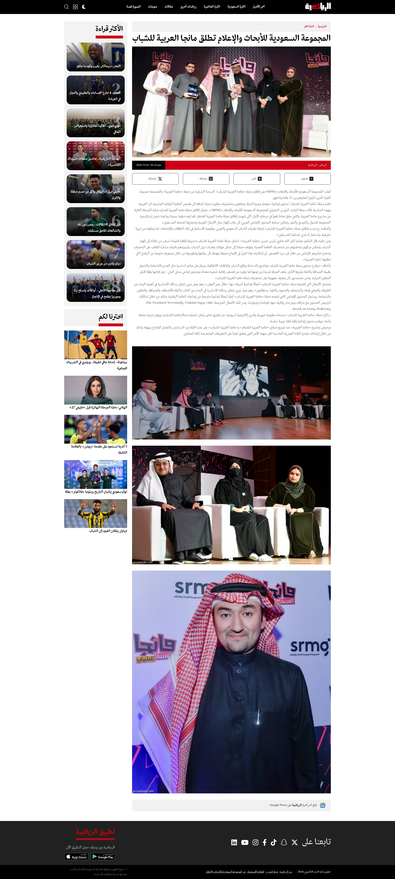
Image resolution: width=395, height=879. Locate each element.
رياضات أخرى (188, 6)
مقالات (169, 6)
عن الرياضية (286, 872)
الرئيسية (322, 26)
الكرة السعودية (236, 6)
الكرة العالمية (212, 6)
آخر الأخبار (259, 6)
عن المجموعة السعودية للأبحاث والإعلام (226, 872)
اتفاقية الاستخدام (255, 872)
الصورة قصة (134, 6)
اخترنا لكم (309, 26)
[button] (75, 6)
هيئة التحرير (272, 872)
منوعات (152, 6)
